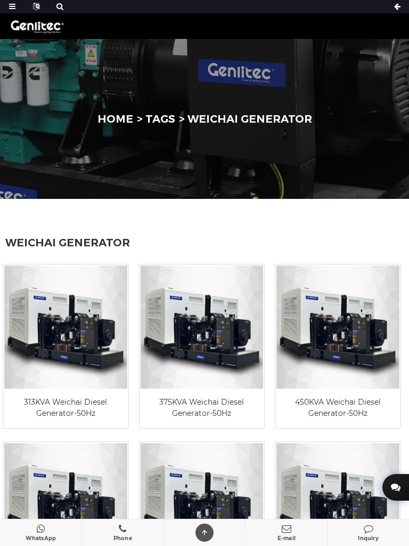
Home (115, 119)
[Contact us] (395, 487)
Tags (160, 119)
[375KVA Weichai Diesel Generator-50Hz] (202, 327)
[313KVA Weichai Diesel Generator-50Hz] (65, 327)
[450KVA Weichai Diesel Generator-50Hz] (337, 327)
